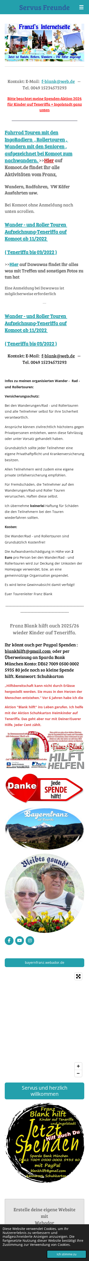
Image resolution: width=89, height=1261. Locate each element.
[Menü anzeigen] (81, 7)
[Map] (44, 1024)
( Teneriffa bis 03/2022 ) (31, 251)
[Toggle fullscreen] (78, 976)
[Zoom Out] (78, 1073)
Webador (44, 1222)
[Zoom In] (78, 1066)
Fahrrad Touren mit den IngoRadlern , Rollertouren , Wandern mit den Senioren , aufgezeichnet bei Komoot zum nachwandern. (38, 146)
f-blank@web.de (58, 81)
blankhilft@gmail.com (28, 651)
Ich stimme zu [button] (66, 1254)
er (51, 160)
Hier (14, 264)
